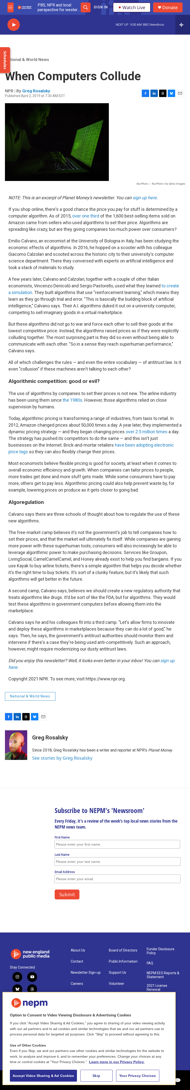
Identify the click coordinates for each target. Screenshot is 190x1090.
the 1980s (72, 400)
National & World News (27, 59)
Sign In (101, 7)
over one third (85, 215)
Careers (77, 984)
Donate (170, 7)
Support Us (117, 972)
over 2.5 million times (146, 431)
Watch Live (133, 7)
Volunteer (116, 984)
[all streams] (182, 25)
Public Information (123, 961)
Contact (77, 961)
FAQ (150, 963)
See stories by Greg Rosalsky (62, 758)
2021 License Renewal (157, 987)
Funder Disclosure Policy (160, 951)
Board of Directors (123, 950)
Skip (96, 1076)
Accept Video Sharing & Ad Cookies (43, 1076)
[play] (14, 25)
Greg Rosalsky (36, 90)
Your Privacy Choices (137, 1076)
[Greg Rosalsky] (16, 745)
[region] (89, 1038)
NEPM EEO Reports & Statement (163, 975)
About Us (78, 950)
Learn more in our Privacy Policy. (116, 1062)
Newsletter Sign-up (86, 972)
